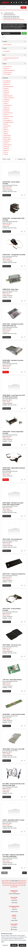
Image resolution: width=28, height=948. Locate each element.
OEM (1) (5, 59)
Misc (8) (6, 127)
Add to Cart (7, 195)
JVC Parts (20, 883)
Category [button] (4, 63)
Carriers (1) (6, 101)
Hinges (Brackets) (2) (8, 116)
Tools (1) (6, 152)
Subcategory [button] (5, 77)
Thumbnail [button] (5, 41)
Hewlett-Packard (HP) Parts (20, 882)
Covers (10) (6, 107)
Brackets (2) (6, 92)
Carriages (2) (7, 99)
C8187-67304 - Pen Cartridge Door (12, 539)
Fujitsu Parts (11, 882)
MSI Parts (7, 885)
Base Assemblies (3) (8, 86)
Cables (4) (6, 94)
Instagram (19, 927)
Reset (24, 33)
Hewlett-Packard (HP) (8, 13)
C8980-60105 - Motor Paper (10, 289)
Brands (14, 918)
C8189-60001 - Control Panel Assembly (13, 714)
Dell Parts (6, 882)
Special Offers (14, 920)
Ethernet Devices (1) (8, 112)
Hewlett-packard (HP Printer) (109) (11, 58)
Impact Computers (6, 880)
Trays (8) (6, 154)
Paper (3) (6, 133)
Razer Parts (21, 885)
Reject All (14, 945)
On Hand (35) (7, 51)
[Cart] (22, 2)
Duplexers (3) (7, 109)
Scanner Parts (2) (8, 144)
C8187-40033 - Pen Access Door (11, 645)
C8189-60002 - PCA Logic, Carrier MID (13, 749)
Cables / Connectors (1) (9, 97)
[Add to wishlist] (25, 195)
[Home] (5, 2)
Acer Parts (21, 880)
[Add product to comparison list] (22, 195)
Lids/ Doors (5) (7, 126)
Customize (5, 945)
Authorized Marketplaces (14, 893)
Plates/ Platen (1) (8, 139)
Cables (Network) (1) (8, 95)
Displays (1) (6, 68)
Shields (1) (6, 148)
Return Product (14, 911)
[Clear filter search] (25, 37)
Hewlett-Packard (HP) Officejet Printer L (11, 18)
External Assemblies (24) (9, 70)
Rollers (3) (6, 142)
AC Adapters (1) (7, 80)
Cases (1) (6, 103)
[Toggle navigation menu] (26, 2)
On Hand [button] (4, 48)
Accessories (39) (8, 66)
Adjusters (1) (7, 84)
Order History (14, 902)
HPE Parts (4, 883)
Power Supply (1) (7, 74)
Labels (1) (6, 124)
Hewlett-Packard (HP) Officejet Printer (11, 16)
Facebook (19, 929)
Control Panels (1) (8, 105)
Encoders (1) (7, 111)
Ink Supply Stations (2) (8, 122)
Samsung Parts (14, 886)
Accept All (22, 945)
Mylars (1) (6, 131)
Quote (6, 372)
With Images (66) (7, 44)
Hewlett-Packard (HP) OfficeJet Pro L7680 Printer (13, 19)
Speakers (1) (6, 150)
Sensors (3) (6, 146)
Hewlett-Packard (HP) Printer (9, 14)
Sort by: (5, 159)
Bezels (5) (6, 88)
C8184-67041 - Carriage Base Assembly (13, 254)
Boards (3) (6, 90)
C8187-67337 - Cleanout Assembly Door (13, 574)
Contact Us (14, 909)
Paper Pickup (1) (7, 135)
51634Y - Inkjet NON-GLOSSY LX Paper (13, 820)
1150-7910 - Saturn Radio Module (12, 679)
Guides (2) (6, 114)
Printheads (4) (7, 141)
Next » (24, 872)
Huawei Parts (14, 883)
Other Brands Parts (14, 885)
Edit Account (14, 900)
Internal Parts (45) (8, 72)
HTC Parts (9, 883)
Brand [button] (4, 55)
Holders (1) (6, 118)
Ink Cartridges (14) (8, 120)
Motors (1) (6, 129)
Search (23, 7)
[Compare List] (19, 2)
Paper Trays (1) (7, 137)
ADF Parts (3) (7, 82)
